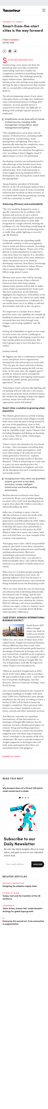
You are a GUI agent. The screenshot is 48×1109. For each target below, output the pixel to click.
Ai (4, 785)
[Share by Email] (15, 51)
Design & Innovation (13, 883)
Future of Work (11, 893)
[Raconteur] (11, 10)
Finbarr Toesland (11, 39)
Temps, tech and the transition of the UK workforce (21, 897)
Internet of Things (13, 22)
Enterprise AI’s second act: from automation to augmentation (23, 922)
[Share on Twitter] (5, 51)
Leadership (8, 906)
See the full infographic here (20, 60)
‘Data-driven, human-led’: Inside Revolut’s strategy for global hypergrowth (22, 909)
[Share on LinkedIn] (10, 51)
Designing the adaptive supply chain (20, 886)
